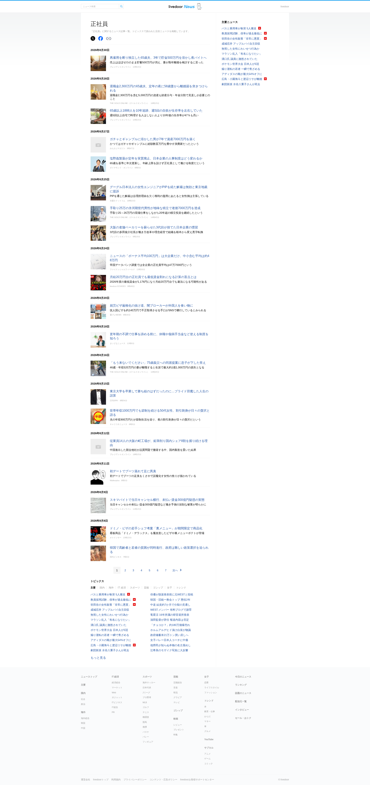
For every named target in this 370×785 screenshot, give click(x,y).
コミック (208, 763)
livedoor (285, 6)
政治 (83, 704)
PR (113, 712)
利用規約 (116, 779)
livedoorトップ (100, 779)
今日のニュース (243, 676)
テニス (146, 712)
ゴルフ (146, 707)
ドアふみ (199, 6)
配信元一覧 (241, 701)
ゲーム (207, 758)
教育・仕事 (209, 711)
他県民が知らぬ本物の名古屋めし (170, 645)
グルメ (207, 731)
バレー (146, 737)
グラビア (177, 697)
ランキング (241, 684)
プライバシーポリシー (135, 779)
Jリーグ (146, 692)
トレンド (181, 587)
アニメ (207, 754)
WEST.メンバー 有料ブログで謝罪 (171, 609)
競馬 (145, 722)
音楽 (175, 687)
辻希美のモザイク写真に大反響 (169, 650)
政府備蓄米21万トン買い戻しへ (169, 635)
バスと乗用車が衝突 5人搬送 (108, 594)
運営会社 (85, 779)
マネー (207, 721)
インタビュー (242, 709)
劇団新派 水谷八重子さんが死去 (110, 650)
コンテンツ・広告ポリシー (163, 779)
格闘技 (146, 717)
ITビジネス (117, 702)
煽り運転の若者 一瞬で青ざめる (110, 635)
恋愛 (206, 682)
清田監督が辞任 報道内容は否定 (169, 619)
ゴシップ (158, 587)
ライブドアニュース (182, 6)
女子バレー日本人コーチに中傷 (169, 640)
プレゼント (178, 729)
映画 (175, 718)
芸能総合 (177, 682)
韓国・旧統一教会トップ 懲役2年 (170, 599)
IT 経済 (122, 587)
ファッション (210, 692)
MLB (145, 702)
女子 (169, 587)
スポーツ (135, 587)
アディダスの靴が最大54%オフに (111, 640)
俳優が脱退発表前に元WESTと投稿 (171, 594)
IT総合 (115, 707)
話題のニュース (243, 693)
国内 (102, 587)
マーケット (117, 687)
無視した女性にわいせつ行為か (109, 614)
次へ (175, 570)
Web (114, 692)
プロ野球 (147, 697)
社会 (83, 699)
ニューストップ (89, 676)
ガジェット (117, 697)
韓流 (175, 692)
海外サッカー (149, 682)
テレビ (176, 702)
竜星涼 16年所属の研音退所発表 (169, 614)
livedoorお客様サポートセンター (197, 779)
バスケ (146, 732)
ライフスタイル (211, 687)
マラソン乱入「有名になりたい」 (111, 619)
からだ (207, 716)
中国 (83, 728)
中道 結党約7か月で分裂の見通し (170, 604)
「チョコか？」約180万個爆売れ (170, 624)
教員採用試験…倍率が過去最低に (111, 599)
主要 (93, 587)
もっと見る (98, 657)
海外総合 (85, 718)
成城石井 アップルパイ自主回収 (110, 609)
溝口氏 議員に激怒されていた (108, 624)
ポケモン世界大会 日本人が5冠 (109, 630)
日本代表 (147, 687)
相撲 (145, 727)
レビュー (177, 725)
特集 (175, 734)
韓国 (83, 723)
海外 (111, 587)
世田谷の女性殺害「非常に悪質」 (111, 604)
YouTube (209, 739)
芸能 (146, 587)
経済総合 (116, 682)
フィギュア (148, 742)
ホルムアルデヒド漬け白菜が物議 (170, 630)
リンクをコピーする (108, 38)
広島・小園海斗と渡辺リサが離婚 (111, 645)
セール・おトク (243, 718)
